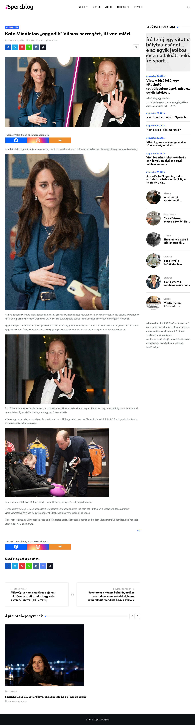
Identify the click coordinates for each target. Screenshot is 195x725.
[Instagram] (38, 140)
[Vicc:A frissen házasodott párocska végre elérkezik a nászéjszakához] (153, 303)
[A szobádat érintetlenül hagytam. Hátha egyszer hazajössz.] (153, 197)
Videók (108, 7)
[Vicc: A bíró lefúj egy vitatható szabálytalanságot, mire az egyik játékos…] (168, 52)
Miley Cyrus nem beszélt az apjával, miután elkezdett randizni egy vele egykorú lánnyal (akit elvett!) (33, 596)
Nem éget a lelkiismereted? (163, 130)
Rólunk (137, 7)
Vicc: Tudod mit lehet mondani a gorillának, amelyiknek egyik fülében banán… (166, 160)
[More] (60, 140)
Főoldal (81, 7)
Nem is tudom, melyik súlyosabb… (167, 117)
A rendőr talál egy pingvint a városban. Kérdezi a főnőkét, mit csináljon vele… (166, 179)
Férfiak (167, 194)
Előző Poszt (20, 589)
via (138, 530)
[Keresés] (188, 7)
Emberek (168, 257)
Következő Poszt (122, 589)
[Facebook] (16, 140)
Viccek (96, 7)
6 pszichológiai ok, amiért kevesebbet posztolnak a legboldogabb (46, 697)
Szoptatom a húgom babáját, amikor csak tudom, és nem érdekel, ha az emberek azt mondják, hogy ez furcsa (111, 596)
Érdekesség (123, 7)
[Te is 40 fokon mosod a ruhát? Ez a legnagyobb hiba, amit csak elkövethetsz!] (153, 218)
